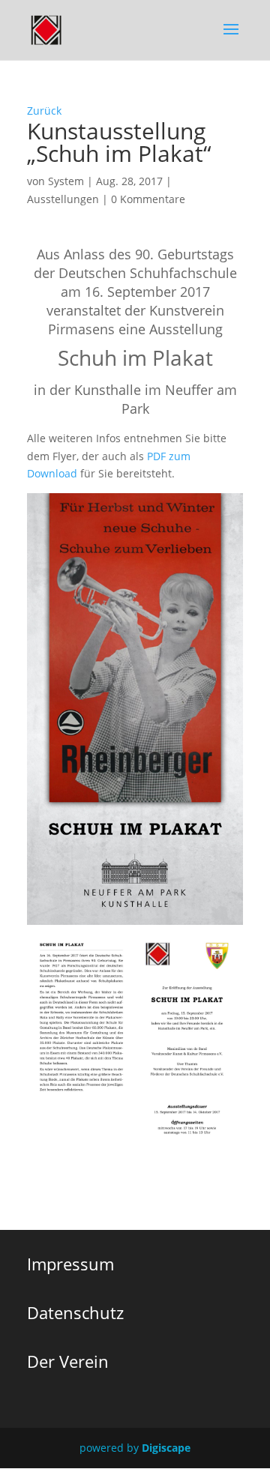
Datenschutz (75, 1312)
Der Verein (68, 1361)
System (66, 181)
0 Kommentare (148, 199)
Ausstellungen (63, 199)
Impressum (70, 1263)
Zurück (44, 110)
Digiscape (166, 1448)
